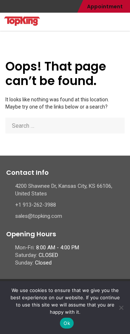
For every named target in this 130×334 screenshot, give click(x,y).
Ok (67, 323)
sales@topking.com (38, 216)
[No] (121, 307)
